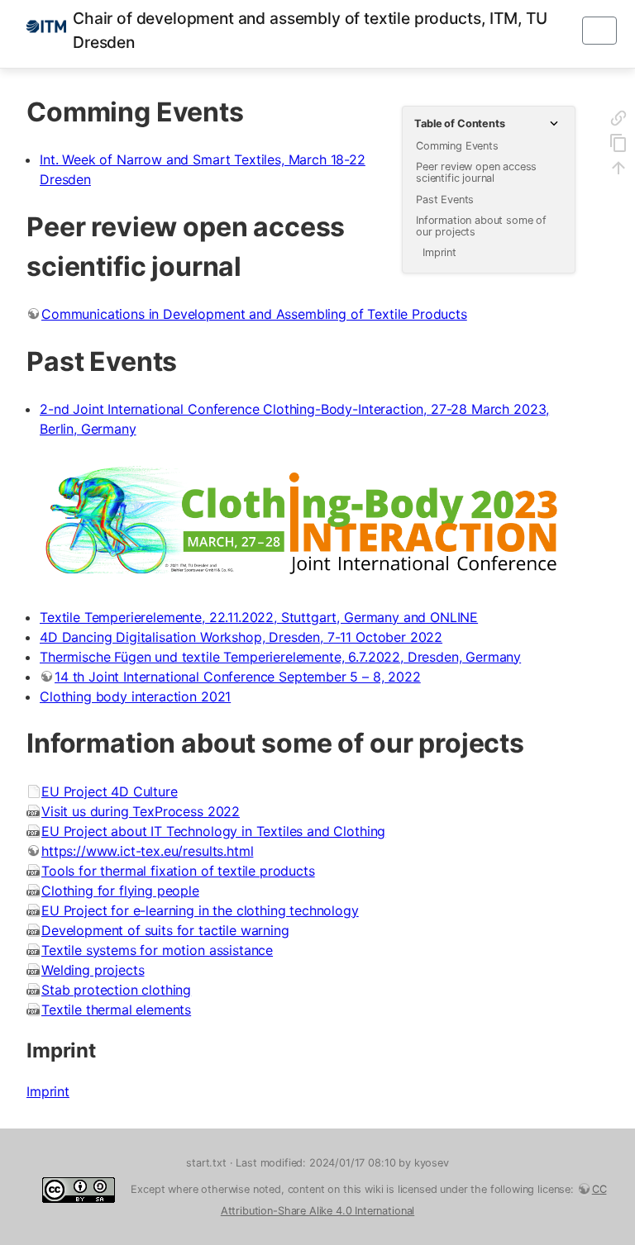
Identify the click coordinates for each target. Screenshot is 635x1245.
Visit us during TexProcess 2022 (140, 811)
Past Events (445, 199)
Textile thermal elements (116, 1009)
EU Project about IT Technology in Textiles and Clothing (213, 831)
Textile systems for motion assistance (157, 950)
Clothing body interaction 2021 (135, 696)
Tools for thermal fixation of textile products (178, 870)
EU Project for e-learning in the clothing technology (200, 910)
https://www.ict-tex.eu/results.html (147, 851)
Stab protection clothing (116, 989)
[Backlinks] (618, 120)
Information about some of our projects (481, 226)
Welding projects (92, 970)
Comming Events (457, 146)
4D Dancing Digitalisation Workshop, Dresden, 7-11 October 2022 (241, 637)
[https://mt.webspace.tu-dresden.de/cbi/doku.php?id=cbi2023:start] (300, 523)
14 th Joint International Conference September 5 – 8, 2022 (238, 676)
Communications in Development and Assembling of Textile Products (254, 314)
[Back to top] (618, 170)
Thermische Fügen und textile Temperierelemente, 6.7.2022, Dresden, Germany (280, 657)
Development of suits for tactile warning (165, 930)
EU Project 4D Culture (109, 791)
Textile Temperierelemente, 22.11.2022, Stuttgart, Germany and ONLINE (259, 617)
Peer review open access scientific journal (476, 172)
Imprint (439, 252)
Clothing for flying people (120, 890)
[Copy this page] (618, 145)
